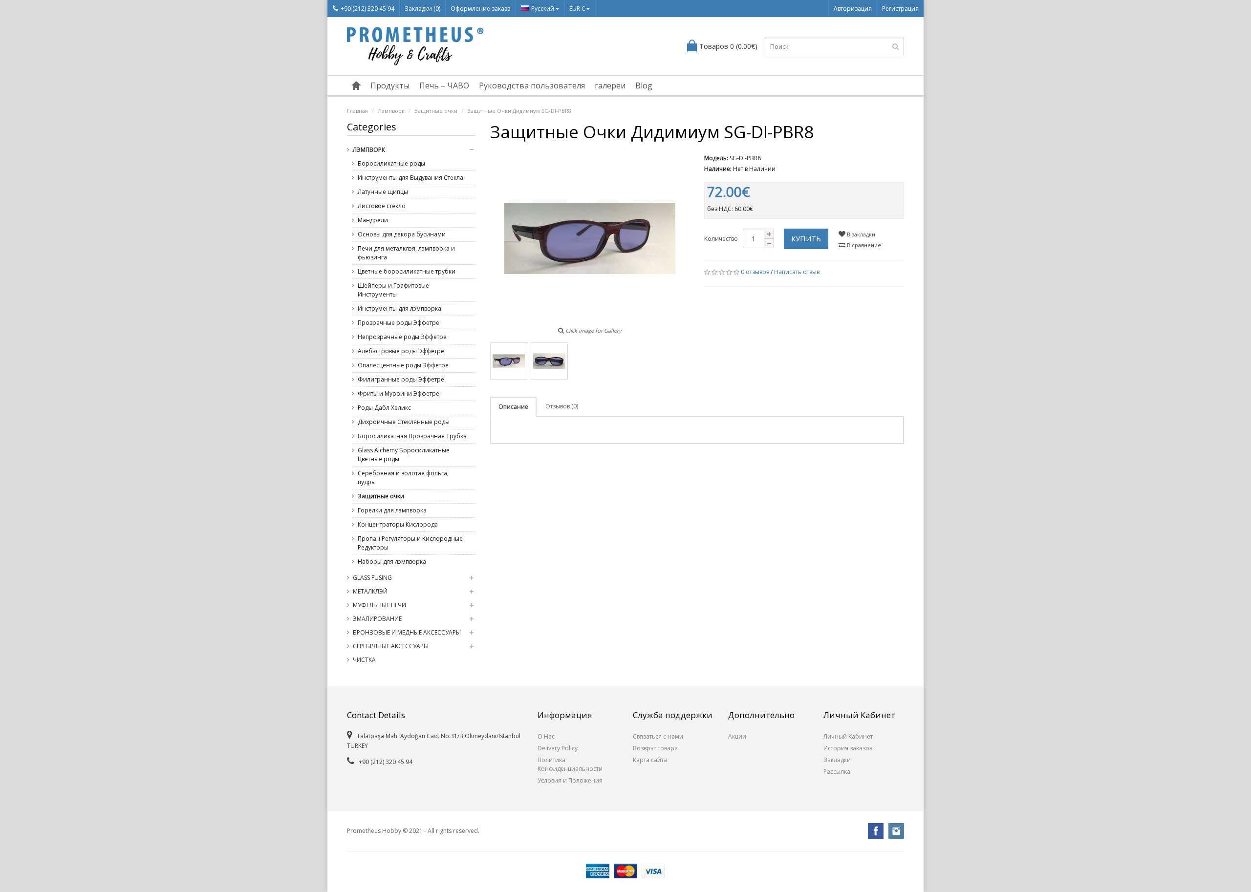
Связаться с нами (658, 736)
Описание (513, 407)
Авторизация (853, 8)
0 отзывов (755, 272)
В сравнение (863, 245)
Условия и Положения (570, 780)
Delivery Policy (558, 748)
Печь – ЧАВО (444, 85)
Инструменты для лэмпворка (399, 308)
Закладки (837, 760)
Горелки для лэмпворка (392, 510)
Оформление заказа (481, 8)
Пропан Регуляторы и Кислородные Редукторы (410, 543)
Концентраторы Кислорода (398, 524)
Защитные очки (435, 110)
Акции (737, 736)
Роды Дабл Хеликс (384, 408)
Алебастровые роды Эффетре (401, 351)
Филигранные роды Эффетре (401, 379)
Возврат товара (655, 748)
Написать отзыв (797, 272)
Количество (721, 238)
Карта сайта (650, 760)
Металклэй (370, 591)
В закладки (860, 234)
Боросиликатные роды (391, 163)
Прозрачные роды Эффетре (398, 323)
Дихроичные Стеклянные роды (404, 422)
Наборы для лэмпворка (392, 561)
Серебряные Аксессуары (391, 646)
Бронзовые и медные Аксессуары (407, 632)
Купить (806, 238)
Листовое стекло (382, 206)
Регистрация (900, 8)
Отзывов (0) (561, 406)
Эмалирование (377, 619)
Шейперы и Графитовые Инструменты (393, 289)
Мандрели (373, 220)
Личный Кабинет (848, 736)
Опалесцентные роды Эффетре (403, 365)
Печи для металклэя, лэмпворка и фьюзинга (406, 252)
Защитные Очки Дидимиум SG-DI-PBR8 (519, 110)
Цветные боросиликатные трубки (406, 271)
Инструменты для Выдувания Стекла (410, 177)
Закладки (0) (422, 8)
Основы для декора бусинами (402, 234)
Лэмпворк (391, 110)
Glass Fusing (372, 577)
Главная (357, 110)
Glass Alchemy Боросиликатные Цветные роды (404, 454)
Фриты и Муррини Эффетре (398, 393)
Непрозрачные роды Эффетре (402, 337)
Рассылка (836, 771)
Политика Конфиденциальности (570, 764)
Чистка (364, 660)
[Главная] (356, 85)
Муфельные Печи (379, 605)
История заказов (847, 748)
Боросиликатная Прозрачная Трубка (412, 436)
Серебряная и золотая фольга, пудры (403, 477)
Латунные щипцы (383, 192)
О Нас (546, 736)
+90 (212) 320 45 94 (367, 8)
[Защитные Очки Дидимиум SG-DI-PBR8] (508, 361)
